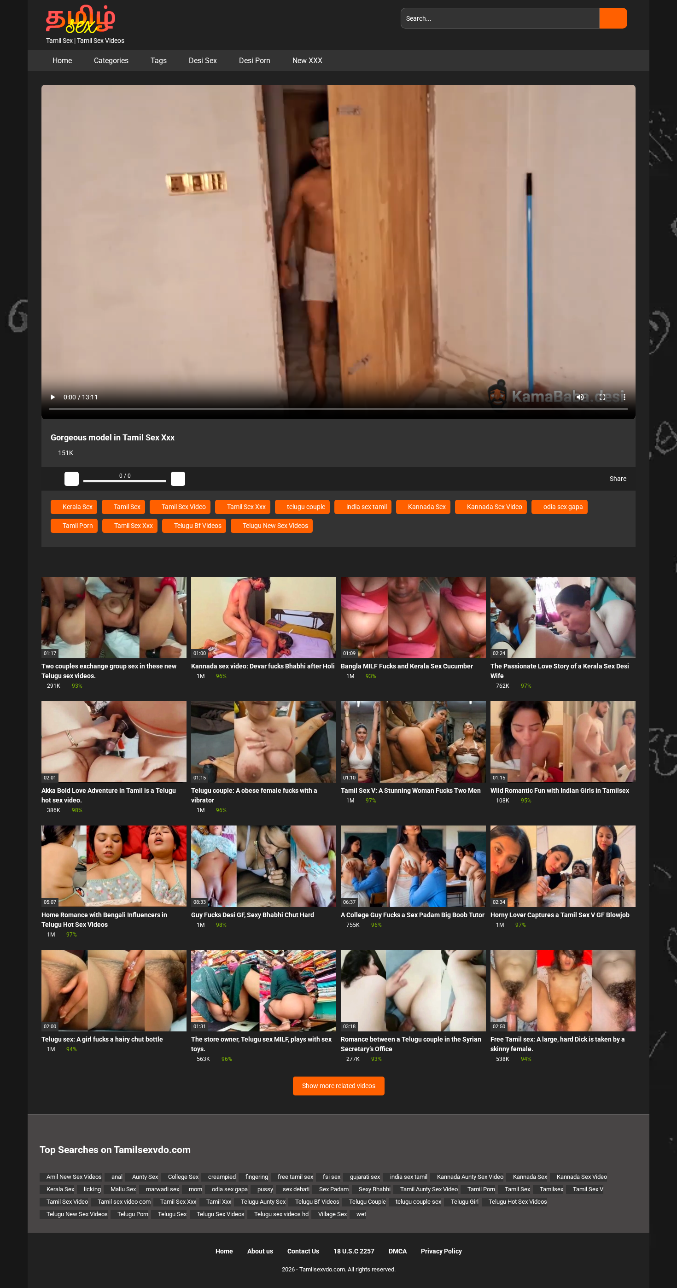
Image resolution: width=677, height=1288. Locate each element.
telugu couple (305, 506)
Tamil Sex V (588, 1189)
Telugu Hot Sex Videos (518, 1201)
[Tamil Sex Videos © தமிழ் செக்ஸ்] (78, 18)
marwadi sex (162, 1189)
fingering (256, 1176)
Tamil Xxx (218, 1201)
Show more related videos (338, 1085)
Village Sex (332, 1214)
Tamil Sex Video (183, 506)
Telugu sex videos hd (281, 1214)
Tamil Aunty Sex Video (429, 1189)
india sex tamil (366, 506)
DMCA (398, 1251)
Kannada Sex (426, 506)
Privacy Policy (441, 1251)
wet (361, 1214)
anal (117, 1176)
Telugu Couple (367, 1201)
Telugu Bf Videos (197, 525)
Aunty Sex (145, 1176)
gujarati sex (365, 1176)
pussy (265, 1189)
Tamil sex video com (124, 1201)
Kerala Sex (77, 506)
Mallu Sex (123, 1189)
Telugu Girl (465, 1201)
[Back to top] (647, 1260)
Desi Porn (254, 60)
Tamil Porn (77, 525)
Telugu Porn (132, 1214)
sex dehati (296, 1189)
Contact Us (303, 1251)
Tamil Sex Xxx (246, 506)
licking (92, 1189)
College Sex (183, 1176)
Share (617, 478)
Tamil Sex (126, 506)
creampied (222, 1176)
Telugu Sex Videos (221, 1214)
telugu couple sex (418, 1201)
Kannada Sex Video (494, 506)
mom (195, 1189)
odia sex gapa (562, 506)
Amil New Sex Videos (74, 1176)
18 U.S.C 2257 (353, 1251)
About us (260, 1251)
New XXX (307, 60)
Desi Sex (203, 60)
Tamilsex (551, 1189)
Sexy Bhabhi (375, 1189)
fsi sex (331, 1176)
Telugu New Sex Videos (274, 525)
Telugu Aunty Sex (263, 1201)
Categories (111, 60)
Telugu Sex (172, 1214)
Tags (159, 60)
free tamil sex (295, 1176)
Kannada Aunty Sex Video (470, 1176)
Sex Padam (334, 1189)
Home (62, 60)
